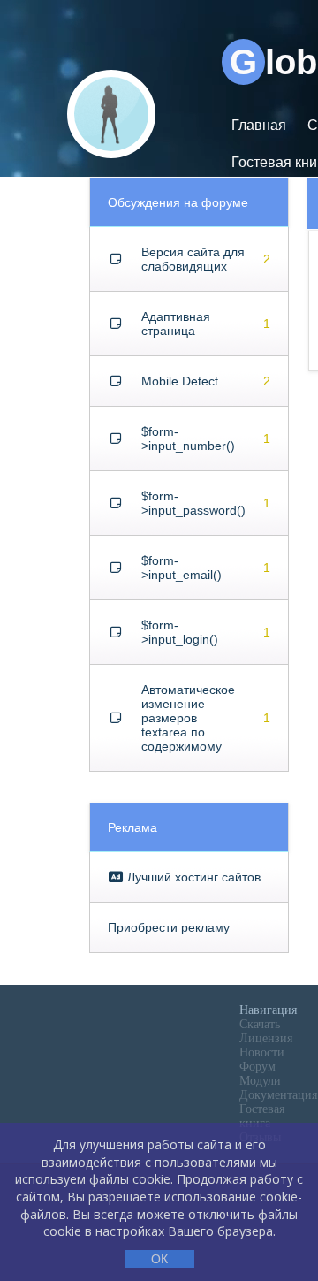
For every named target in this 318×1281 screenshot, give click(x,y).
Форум (257, 1066)
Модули (260, 1080)
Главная (258, 125)
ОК (159, 1259)
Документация (278, 1095)
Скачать (259, 1024)
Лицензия (265, 1038)
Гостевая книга (261, 1116)
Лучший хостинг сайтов (192, 877)
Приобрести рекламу (169, 927)
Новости (261, 1052)
